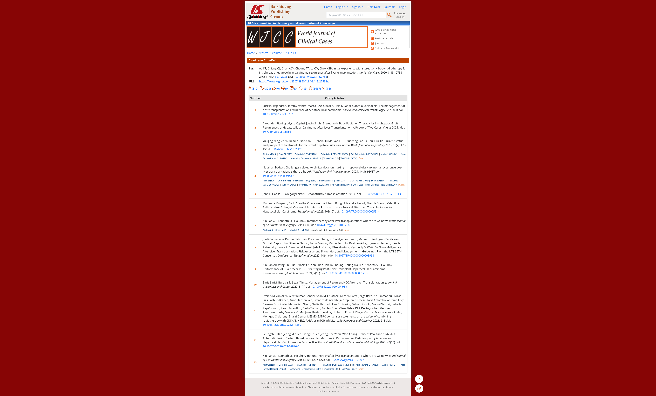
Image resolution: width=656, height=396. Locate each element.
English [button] (341, 7)
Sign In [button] (356, 7)
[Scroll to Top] (419, 379)
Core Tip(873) (285, 154)
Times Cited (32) (331, 369)
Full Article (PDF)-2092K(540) (335, 365)
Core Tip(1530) (286, 365)
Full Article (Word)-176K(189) (365, 365)
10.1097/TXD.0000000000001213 (346, 273)
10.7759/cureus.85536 (277, 131)
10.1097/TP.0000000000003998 (354, 255)
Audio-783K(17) (389, 365)
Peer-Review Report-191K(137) (314, 185)
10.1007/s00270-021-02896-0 (281, 346)
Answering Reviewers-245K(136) (347, 185)
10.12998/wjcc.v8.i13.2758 (310, 77)
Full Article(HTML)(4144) (307, 365)
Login (402, 7)
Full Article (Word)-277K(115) (364, 154)
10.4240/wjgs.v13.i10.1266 (333, 225)
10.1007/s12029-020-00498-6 (329, 286)
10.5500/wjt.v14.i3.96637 (278, 176)
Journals (390, 7)
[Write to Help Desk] (419, 388)
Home (328, 7)
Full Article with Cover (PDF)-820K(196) (367, 181)
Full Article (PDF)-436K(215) (332, 181)
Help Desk (373, 7)
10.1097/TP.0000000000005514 (359, 211)
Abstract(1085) (269, 154)
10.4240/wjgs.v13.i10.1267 (347, 360)
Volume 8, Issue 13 (284, 53)
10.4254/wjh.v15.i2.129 (288, 149)
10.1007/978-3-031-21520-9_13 (381, 194)
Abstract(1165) (269, 365)
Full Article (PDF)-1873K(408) (334, 154)
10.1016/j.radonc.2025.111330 (282, 325)
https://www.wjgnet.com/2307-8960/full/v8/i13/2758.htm (295, 81)
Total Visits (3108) (389, 185)
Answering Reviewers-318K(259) (305, 369)
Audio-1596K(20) (389, 154)
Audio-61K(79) (289, 185)
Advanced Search (400, 15)
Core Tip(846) (284, 181)
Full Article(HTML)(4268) (306, 154)
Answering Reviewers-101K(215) (305, 158)
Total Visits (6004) (348, 369)
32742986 (281, 77)
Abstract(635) (269, 181)
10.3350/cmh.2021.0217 (278, 114)
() (255, 88)
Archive (263, 53)
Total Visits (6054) (348, 158)
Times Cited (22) (331, 158)
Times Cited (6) (372, 185)
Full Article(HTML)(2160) (304, 181)
